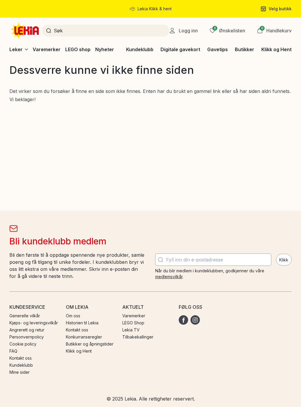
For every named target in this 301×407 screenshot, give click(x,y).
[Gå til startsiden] (25, 30)
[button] (274, 30)
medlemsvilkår (169, 276)
